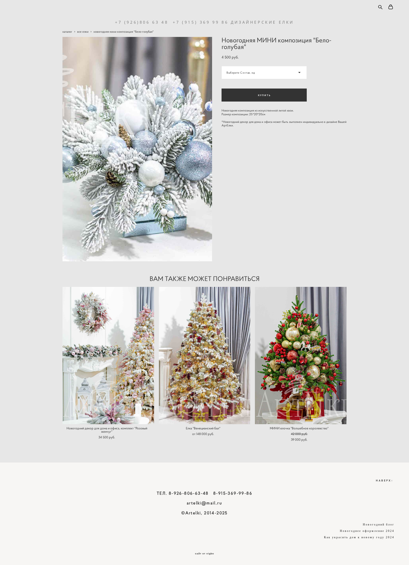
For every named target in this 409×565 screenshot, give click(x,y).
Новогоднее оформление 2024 (367, 531)
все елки (83, 32)
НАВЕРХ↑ (385, 480)
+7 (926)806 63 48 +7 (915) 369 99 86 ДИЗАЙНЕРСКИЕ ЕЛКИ (204, 22)
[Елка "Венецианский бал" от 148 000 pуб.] (204, 355)
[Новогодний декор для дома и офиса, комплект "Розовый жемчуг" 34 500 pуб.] (108, 355)
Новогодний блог (378, 524)
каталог (67, 32)
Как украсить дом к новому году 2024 (359, 537)
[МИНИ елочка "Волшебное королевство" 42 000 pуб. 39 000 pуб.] (301, 355)
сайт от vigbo (204, 553)
